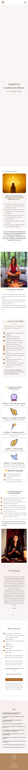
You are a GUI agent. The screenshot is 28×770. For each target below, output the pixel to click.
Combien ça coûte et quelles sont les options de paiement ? (14, 738)
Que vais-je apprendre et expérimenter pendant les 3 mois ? (12, 720)
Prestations (14, 757)
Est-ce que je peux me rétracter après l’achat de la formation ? (14, 741)
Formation (14, 759)
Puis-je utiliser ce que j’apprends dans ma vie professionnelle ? (13, 734)
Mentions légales (14, 767)
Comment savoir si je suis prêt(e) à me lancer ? (14, 744)
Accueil (14, 754)
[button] (25, 2)
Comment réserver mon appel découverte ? (13, 747)
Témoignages (14, 763)
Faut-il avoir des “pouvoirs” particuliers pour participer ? (13, 717)
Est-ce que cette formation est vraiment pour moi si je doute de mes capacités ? (13, 730)
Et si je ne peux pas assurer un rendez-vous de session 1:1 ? (13, 727)
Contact (14, 764)
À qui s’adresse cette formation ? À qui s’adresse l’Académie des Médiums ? (11, 713)
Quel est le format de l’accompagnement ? (13, 723)
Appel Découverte (14, 766)
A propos (14, 756)
